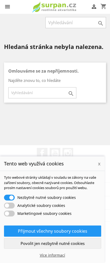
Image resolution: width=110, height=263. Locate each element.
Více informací (52, 255)
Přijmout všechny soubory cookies (52, 231)
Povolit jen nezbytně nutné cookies (53, 243)
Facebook (42, 153)
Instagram (67, 153)
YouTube (55, 153)
